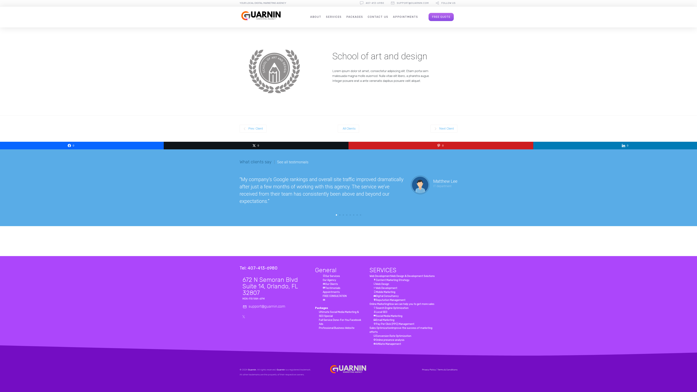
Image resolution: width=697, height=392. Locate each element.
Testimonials (332, 288)
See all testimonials (292, 162)
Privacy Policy (429, 369)
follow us (448, 3)
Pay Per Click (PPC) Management (395, 324)
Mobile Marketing (385, 292)
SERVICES (383, 270)
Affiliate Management (388, 344)
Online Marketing (402, 304)
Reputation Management (390, 300)
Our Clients (331, 284)
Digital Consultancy (387, 296)
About (315, 17)
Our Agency (329, 280)
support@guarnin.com (413, 3)
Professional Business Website (336, 328)
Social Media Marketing (389, 316)
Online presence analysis (390, 340)
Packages (354, 17)
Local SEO (381, 312)
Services (334, 17)
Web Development (402, 276)
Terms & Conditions (447, 369)
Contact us (378, 17)
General (326, 270)
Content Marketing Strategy (392, 280)
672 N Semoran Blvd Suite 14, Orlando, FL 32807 (270, 286)
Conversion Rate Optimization (393, 336)
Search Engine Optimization (392, 308)
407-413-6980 (375, 3)
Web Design (382, 284)
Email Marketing (385, 320)
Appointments (405, 17)
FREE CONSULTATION (335, 296)
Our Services (332, 276)
